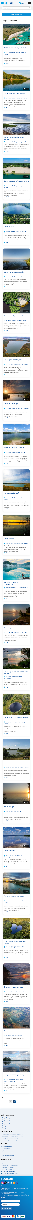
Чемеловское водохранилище (14, 447)
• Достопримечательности (8, 1122)
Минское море (9, 806)
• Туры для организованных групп (10, 1138)
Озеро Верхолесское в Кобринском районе (16, 672)
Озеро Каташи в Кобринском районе (16, 181)
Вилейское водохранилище (13, 987)
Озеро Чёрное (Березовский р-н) (15, 272)
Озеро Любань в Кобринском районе (14, 138)
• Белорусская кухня (7, 1126)
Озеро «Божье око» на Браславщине (16, 717)
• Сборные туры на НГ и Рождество (10, 1140)
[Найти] (29, 7)
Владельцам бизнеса (8, 1167)
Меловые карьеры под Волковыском (11, 583)
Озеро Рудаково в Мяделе (13, 360)
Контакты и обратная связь (10, 1173)
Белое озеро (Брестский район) (14, 316)
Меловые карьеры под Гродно (14, 896)
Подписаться (6, 1208)
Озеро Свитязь (9, 226)
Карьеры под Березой (11, 493)
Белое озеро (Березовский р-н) (14, 93)
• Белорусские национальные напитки (12, 1128)
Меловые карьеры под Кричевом (15, 48)
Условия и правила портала (10, 1163)
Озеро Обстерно (9, 850)
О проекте (5, 1162)
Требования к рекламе (8, 1171)
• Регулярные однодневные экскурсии (12, 1134)
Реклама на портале (8, 1169)
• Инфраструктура (6, 1120)
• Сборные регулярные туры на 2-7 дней (12, 1136)
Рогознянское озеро (11, 403)
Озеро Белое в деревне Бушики (14, 763)
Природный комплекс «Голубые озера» (14, 942)
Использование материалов (10, 1165)
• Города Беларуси (6, 1118)
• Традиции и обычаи (7, 1124)
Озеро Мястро (9, 538)
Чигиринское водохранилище (14, 1075)
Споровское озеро (10, 1031)
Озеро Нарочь (8, 628)
